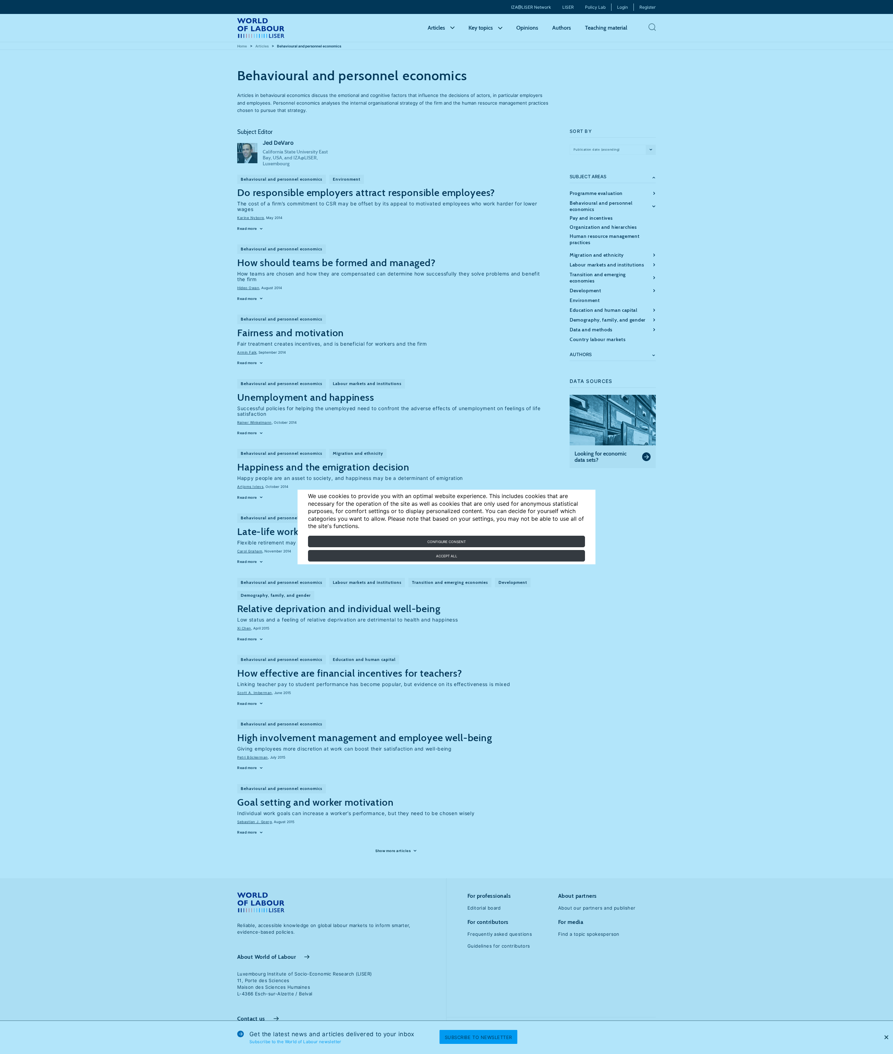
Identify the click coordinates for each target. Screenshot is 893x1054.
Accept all (446, 556)
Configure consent (446, 542)
